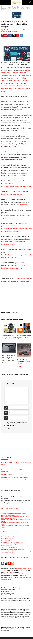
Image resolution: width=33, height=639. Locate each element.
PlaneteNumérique (6, 545)
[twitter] (6, 563)
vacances (3, 616)
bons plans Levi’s (21, 568)
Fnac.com (16, 75)
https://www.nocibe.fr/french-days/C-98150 (16, 186)
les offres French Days (21, 279)
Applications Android (6, 591)
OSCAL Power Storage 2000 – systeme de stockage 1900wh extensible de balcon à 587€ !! (8, 359)
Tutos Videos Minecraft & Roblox (10, 547)
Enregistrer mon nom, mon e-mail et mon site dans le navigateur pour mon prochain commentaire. (15, 424)
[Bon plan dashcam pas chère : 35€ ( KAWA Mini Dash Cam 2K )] (9, 324)
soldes (21, 570)
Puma (3, 570)
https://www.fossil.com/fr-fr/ (18, 175)
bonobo (20, 86)
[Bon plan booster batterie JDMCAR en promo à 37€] (24, 324)
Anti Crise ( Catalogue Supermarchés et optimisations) (16, 544)
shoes (3, 91)
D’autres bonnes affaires (10, 508)
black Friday (9, 572)
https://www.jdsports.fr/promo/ (11, 268)
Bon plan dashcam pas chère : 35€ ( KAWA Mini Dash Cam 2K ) (9, 337)
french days (14, 312)
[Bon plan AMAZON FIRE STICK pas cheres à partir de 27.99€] (24, 344)
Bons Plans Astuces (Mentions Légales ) (11, 588)
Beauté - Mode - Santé (14, 7)
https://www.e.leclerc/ (8, 244)
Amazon (17, 141)
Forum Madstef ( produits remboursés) (12, 542)
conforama (17, 88)
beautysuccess (6, 88)
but (24, 78)
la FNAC (20, 144)
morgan (4, 86)
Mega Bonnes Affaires (7, 538)
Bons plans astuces (8, 29)
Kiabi (10, 81)
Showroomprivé (6, 75)
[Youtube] (9, 563)
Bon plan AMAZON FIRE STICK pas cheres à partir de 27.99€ (23, 361)
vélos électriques (24, 609)
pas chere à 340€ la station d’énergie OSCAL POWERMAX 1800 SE (14, 517)
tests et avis (27, 616)
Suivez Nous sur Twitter (7, 595)
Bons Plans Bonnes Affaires (9, 537)
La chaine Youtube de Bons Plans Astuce (12, 549)
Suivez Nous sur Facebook (8, 593)
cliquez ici (23, 205)
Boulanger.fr (26, 75)
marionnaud (26, 88)
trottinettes (4, 611)
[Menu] (2, 2)
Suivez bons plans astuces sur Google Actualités (14, 477)
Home (3, 7)
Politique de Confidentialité (8, 589)
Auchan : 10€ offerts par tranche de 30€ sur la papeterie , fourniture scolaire (14, 514)
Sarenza (5, 81)
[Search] (30, 2)
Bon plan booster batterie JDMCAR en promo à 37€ (24, 337)
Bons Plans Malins (6, 540)
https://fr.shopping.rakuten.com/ (12, 194)
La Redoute (13, 73)
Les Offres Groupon (7, 474)
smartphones (10, 611)
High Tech (15, 31)
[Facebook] (2, 563)
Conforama (9, 141)
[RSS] (12, 563)
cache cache (12, 86)
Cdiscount (22, 73)
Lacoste (29, 568)
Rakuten (12, 144)
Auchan (17, 81)
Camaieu (24, 81)
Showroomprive (10, 152)
